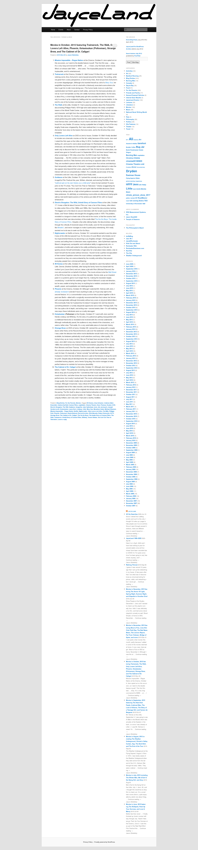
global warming (130, 181)
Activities (129, 71)
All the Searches (132, 514)
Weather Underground (134, 255)
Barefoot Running (132, 76)
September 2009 (131, 450)
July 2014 (129, 315)
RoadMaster (142, 198)
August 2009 (130, 452)
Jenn (95, 407)
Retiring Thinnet (132, 565)
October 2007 (130, 506)
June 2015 (129, 288)
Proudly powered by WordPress (104, 842)
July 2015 (129, 286)
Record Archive (83, 413)
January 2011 (130, 411)
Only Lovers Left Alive (95, 411)
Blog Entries (61, 403)
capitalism (81, 405)
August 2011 (130, 397)
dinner (134, 167)
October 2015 (130, 278)
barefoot (142, 143)
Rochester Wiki (131, 246)
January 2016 (130, 271)
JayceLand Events (132, 100)
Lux (134, 189)
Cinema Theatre (91, 405)
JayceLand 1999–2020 (133, 538)
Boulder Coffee (131, 147)
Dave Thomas (101, 405)
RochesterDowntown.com (135, 248)
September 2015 (131, 281)
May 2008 (129, 489)
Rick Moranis (93, 413)
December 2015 (131, 273)
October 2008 (130, 477)
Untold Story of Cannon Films (71, 417)
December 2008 (131, 472)
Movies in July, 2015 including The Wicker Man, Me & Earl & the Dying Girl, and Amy (137, 777)
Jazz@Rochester (132, 241)
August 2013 (130, 341)
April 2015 (129, 293)
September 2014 (131, 310)
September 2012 (131, 368)
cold (142, 164)
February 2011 (131, 409)
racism (132, 198)
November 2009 (131, 445)
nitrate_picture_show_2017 (138, 195)
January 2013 (130, 358)
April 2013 (129, 351)
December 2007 (131, 501)
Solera (141, 200)
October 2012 (130, 365)
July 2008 (129, 484)
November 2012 (131, 363)
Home (53, 29)
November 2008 (131, 474)
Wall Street (112, 272)
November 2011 (131, 392)
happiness (139, 181)
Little (84, 409)
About (69, 29)
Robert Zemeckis (104, 413)
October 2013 (130, 336)
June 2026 (129, 264)
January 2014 (130, 329)
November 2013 (131, 334)
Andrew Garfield (63, 405)
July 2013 (129, 344)
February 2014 (131, 327)
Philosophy (130, 119)
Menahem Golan (99, 409)
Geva (137, 178)
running (135, 201)
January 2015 (130, 300)
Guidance (72, 407)
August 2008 (130, 481)
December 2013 (131, 331)
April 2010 (129, 433)
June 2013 (129, 346)
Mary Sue (109, 82)
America (136, 140)
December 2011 (131, 389)
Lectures (129, 102)
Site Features (130, 124)
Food (128, 88)
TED (145, 200)
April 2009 (129, 462)
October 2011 (130, 394)
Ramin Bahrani (72, 413)
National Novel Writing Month (136, 112)
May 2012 (129, 377)
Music (128, 109)
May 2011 (129, 404)
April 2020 (129, 266)
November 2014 (131, 305)
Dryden (109, 405)
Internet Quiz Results (133, 97)
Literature (129, 105)
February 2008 (131, 496)
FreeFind (137, 56)
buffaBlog (129, 236)
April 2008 (129, 491)
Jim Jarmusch (102, 407)
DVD (113, 405)
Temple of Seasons (133, 219)
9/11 (127, 140)
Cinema (137, 158)
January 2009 (130, 469)
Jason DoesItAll (131, 217)
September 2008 (131, 479)
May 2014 (129, 319)
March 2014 (130, 324)
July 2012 (129, 373)
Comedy (129, 83)
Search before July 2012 (134, 53)
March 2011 (130, 406)
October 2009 (130, 448)
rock (127, 201)
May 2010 (129, 431)
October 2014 (130, 307)
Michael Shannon (110, 409)
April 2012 (129, 380)
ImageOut (79, 407)
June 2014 (129, 317)
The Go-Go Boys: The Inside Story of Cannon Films (94, 415)
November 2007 (131, 503)
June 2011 (129, 402)
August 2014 (130, 312)
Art (127, 73)
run (130, 200)
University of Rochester (134, 204)
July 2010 (129, 426)
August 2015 (130, 283)
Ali (131, 138)
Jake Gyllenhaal (88, 407)
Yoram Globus (92, 417)
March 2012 (130, 382)
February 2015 (131, 298)
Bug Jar (140, 146)
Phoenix (56, 413)
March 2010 (130, 435)
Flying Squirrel (130, 178)
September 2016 (131, 269)
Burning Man (130, 81)
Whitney (84, 417)
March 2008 (130, 494)
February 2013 (131, 356)
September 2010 (131, 421)
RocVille (129, 251)
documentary (141, 167)
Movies (78, 403)
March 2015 (130, 295)
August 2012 (130, 370)
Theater (128, 126)
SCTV (112, 413)
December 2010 (131, 414)
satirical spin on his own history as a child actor (72, 183)
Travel (128, 129)
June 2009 (129, 457)
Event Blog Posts (131, 40)
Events (61, 29)
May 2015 (129, 290)
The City (129, 253)
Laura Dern (72, 409)
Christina (129, 158)
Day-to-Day (130, 85)
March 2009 (130, 464)
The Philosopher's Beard (135, 228)
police (128, 198)
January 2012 (130, 387)
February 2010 (131, 438)
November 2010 (131, 416)
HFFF (129, 184)
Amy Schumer (99, 403)
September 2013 (131, 339)
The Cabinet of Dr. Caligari (68, 415)
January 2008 (130, 498)
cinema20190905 (134, 161)
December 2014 (131, 303)
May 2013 (129, 348)
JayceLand (132, 511)
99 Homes (90, 403)
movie (138, 189)
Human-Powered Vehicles (135, 95)
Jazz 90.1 (129, 238)
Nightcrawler (83, 411)
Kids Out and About (133, 243)
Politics (128, 122)
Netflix (76, 411)
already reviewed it (62, 291)
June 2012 (129, 375)
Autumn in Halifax (131, 144)
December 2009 (131, 443)
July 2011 (129, 399)
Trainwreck (58, 417)
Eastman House (133, 175)
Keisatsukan (64, 409)
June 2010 (129, 428)
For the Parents (70, 403)
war (144, 203)
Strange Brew (54, 415)
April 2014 (129, 322)
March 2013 (130, 353)
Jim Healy (142, 185)
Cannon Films (73, 405)
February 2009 (131, 467)
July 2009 (129, 455)
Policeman (63, 413)
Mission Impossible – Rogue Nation (61, 411)
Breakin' (61, 227)
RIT (136, 198)
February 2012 (131, 385)
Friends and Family (133, 93)
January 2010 (130, 440)
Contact (77, 29)
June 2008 (129, 486)
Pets (127, 117)
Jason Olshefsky (73, 55)
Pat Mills (106, 411)
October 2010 (130, 419)
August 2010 (130, 423)
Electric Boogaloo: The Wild (59, 407)
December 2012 (131, 361)
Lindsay (79, 409)
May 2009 (129, 460)
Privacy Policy (88, 29)
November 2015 (131, 276)
